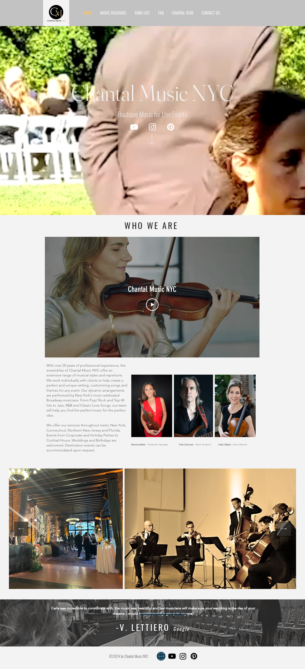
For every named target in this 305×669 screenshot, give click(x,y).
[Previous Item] (21, 529)
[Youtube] (172, 656)
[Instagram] (152, 127)
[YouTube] (134, 127)
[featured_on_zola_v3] (161, 656)
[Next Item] (284, 529)
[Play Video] (152, 304)
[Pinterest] (170, 127)
